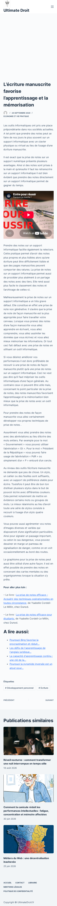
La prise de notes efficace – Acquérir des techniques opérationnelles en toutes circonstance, (28, 598)
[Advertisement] (28, 43)
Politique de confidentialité (18, 891)
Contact (19, 883)
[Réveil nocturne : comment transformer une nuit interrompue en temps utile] (28, 741)
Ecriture (43, 688)
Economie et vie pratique (16, 116)
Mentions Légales (12, 887)
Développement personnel (19, 688)
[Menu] (52, 6)
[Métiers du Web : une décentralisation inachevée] (28, 839)
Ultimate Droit (16, 10)
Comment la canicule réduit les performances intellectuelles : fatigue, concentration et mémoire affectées (26, 811)
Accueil (7, 883)
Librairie (32, 883)
